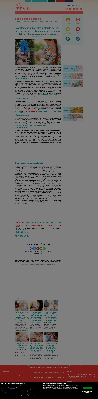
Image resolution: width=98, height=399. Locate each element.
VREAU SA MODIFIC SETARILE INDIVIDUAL (87, 392)
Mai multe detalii (12, 388)
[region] (49, 390)
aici (17, 393)
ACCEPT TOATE (87, 388)
